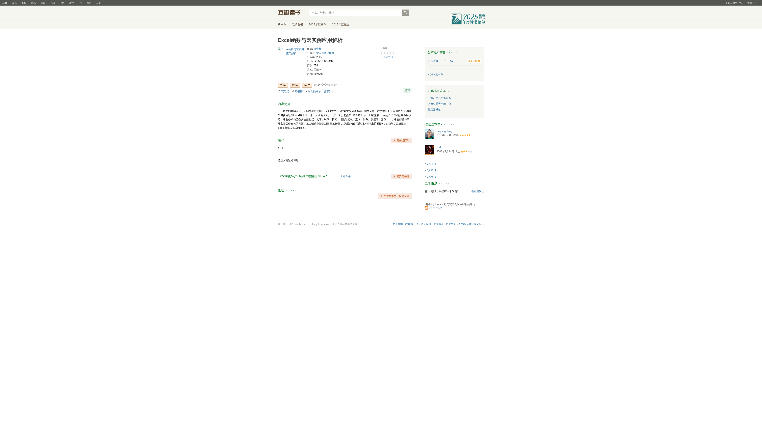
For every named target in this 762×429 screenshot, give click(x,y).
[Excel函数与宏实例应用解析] (291, 52)
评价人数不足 (387, 57)
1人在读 (431, 163)
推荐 (407, 90)
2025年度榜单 (317, 24)
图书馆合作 (465, 224)
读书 (14, 2)
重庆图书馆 (434, 109)
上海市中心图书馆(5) (439, 98)
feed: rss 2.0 (436, 208)
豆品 (98, 2)
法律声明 (438, 224)
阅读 (71, 2)
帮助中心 (451, 224)
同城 (52, 2)
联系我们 (425, 224)
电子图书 (297, 24)
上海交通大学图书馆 (439, 103)
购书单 (282, 24)
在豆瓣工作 (411, 224)
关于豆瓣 (398, 224)
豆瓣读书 (292, 13)
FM (80, 2)
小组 (62, 2)
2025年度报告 (340, 24)
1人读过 (431, 170)
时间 (89, 2)
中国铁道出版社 (325, 52)
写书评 (299, 91)
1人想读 (431, 176)
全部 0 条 (345, 176)
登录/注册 (752, 2)
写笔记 (285, 91)
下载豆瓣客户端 (733, 2)
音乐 (33, 2)
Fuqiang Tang (444, 131)
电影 (23, 2)
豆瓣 (4, 2)
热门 (280, 147)
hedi (439, 147)
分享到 (328, 91)
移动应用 (479, 224)
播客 (42, 2)
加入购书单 (314, 91)
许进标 (317, 48)
